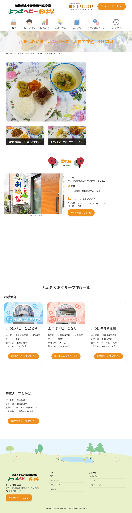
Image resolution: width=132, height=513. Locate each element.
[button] (81, 212)
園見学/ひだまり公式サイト (23, 356)
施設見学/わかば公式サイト (23, 421)
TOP (51, 476)
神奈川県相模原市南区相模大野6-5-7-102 (22, 488)
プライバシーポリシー (98, 485)
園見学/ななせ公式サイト (66, 356)
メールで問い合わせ (113, 6)
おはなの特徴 (54, 480)
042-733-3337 (83, 199)
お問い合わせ (94, 476)
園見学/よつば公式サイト (108, 356)
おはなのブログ (55, 485)
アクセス (93, 480)
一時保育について (56, 489)
